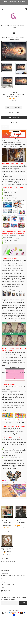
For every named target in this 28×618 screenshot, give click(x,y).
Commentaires (4, 573)
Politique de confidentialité (7, 572)
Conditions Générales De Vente (8, 584)
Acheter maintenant (14, 117)
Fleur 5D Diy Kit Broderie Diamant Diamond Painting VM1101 (7, 550)
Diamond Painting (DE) (6, 591)
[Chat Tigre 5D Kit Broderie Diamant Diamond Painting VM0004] (21, 512)
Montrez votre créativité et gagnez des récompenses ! (13, 575)
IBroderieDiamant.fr (18, 610)
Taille (9, 104)
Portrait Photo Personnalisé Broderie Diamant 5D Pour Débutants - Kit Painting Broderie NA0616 (7, 522)
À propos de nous (5, 570)
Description (5, 126)
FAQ (10, 126)
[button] (12, 98)
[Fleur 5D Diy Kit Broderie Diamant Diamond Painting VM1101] (7, 541)
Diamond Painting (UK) (6, 590)
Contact (3, 582)
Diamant (17, 104)
